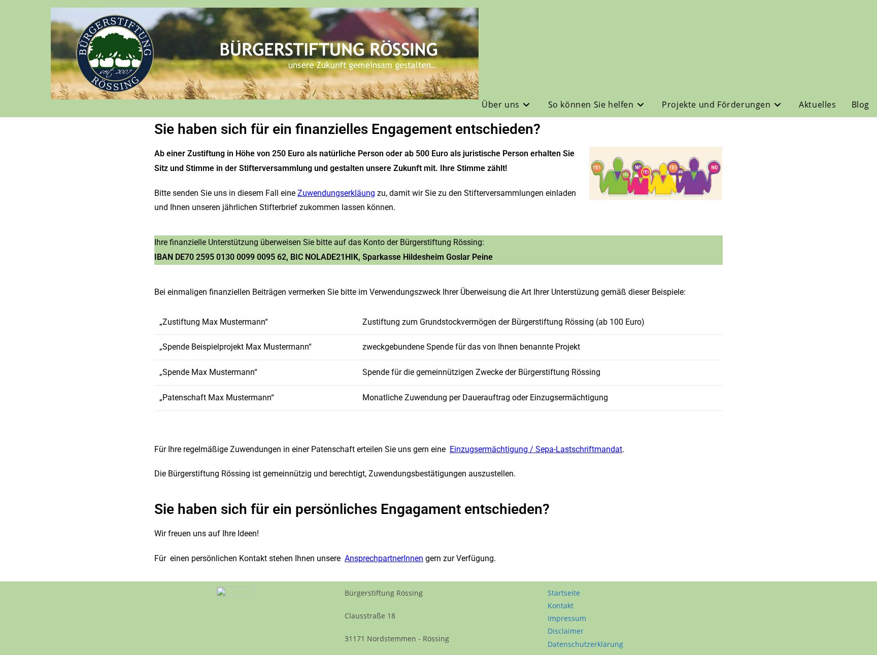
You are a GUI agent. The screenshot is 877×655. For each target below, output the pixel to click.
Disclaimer (566, 631)
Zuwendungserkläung (336, 193)
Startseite (564, 593)
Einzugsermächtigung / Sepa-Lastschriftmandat (536, 449)
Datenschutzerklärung (585, 644)
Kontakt (561, 605)
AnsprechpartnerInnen (384, 558)
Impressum (567, 618)
